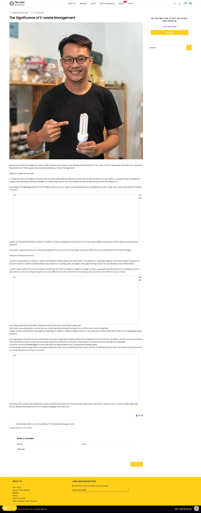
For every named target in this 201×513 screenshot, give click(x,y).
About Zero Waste (21, 490)
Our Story (17, 487)
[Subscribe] (127, 489)
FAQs (15, 495)
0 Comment (39, 13)
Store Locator (19, 498)
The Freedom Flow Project (25, 501)
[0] (184, 3)
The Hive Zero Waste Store (24, 509)
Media (15, 493)
